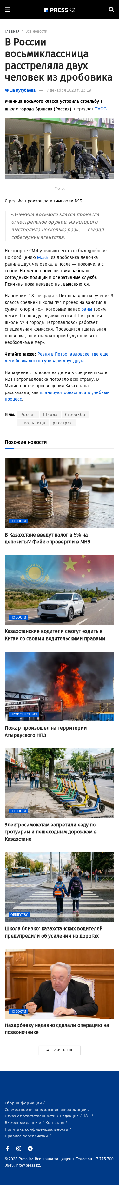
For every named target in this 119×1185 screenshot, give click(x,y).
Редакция (70, 1116)
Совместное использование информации (46, 1109)
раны (87, 309)
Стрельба (75, 414)
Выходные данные (23, 1122)
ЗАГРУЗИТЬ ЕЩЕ (60, 1050)
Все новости (36, 31)
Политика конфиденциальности (37, 1129)
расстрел (63, 422)
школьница (32, 422)
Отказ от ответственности (30, 1116)
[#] (60, 9)
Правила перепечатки (27, 1136)
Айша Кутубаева (20, 90)
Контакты (55, 1122)
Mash (42, 257)
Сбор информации (24, 1103)
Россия (28, 414)
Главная (12, 31)
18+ (87, 1116)
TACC (101, 109)
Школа (50, 414)
